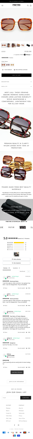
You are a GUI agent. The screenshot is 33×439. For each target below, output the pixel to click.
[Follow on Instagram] (18, 425)
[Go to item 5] (23, 45)
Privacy (20, 416)
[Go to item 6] (28, 45)
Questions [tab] (15, 268)
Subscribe (25, 397)
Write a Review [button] (17, 259)
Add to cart (16, 75)
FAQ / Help (8, 418)
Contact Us (8, 413)
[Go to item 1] (4, 45)
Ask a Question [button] (17, 263)
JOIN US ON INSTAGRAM (16, 381)
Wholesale (21, 410)
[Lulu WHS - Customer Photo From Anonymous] (16, 254)
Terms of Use (22, 418)
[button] (27, 288)
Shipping (8, 408)
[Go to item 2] (8, 45)
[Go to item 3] (13, 45)
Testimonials (21, 413)
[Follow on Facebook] (14, 425)
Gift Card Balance (23, 421)
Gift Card (8, 421)
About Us (21, 408)
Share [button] (6, 288)
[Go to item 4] (18, 45)
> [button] (17, 372)
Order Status (9, 416)
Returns (7, 410)
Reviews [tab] (5, 268)
